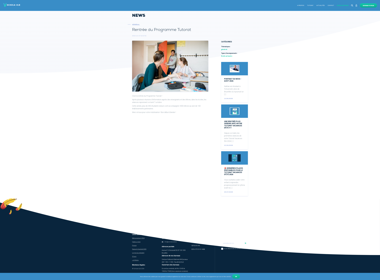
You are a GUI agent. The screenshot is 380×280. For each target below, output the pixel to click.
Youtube (204, 237)
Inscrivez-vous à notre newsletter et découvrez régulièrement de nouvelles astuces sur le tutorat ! (234, 236)
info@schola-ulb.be (170, 242)
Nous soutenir (343, 5)
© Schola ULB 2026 (138, 268)
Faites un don (136, 242)
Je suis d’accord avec (235, 248)
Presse (134, 245)
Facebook (196, 237)
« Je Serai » (135, 260)
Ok (236, 276)
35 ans (134, 256)
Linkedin (192, 237)
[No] (378, 276)
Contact (331, 5)
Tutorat (310, 5)
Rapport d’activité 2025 (139, 249)
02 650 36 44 (168, 238)
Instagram (208, 237)
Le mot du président (138, 253)
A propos (300, 5)
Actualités (320, 5)
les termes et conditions (241, 248)
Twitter (200, 237)
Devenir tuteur (368, 5)
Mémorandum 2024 (138, 238)
